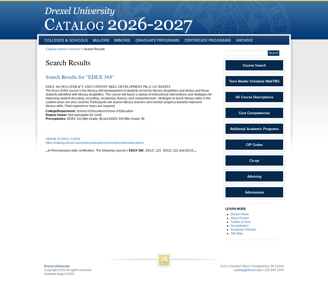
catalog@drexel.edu (248, 270)
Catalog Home (56, 49)
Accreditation (240, 226)
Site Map (237, 233)
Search (274, 53)
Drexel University (57, 266)
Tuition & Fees (241, 222)
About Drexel (240, 218)
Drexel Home (240, 214)
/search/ (74, 49)
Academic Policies (243, 229)
